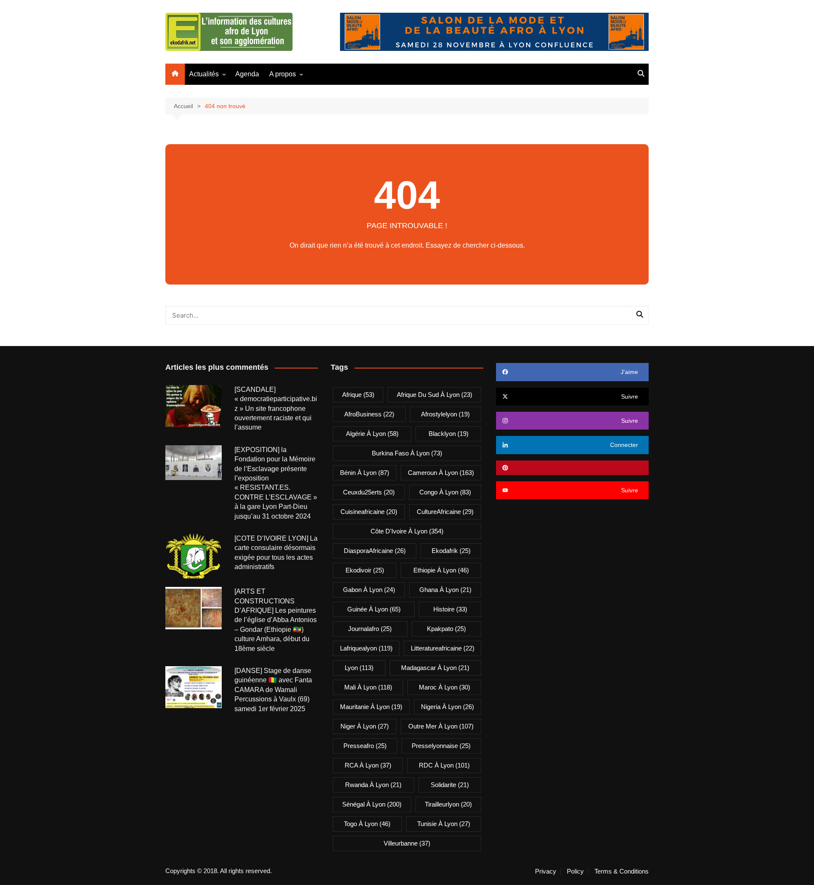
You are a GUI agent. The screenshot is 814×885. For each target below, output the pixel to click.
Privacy (545, 871)
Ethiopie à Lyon (441, 570)
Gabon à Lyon (369, 589)
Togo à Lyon (367, 823)
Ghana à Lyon (445, 589)
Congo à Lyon (445, 492)
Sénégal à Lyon (371, 804)
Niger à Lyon (364, 726)
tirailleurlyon (448, 804)
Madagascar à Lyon (435, 667)
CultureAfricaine (445, 511)
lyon (359, 667)
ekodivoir (365, 570)
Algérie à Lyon (372, 433)
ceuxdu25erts (369, 492)
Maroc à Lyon (444, 687)
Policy (575, 871)
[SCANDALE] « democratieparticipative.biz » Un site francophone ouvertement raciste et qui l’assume (275, 408)
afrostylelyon (445, 414)
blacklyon (448, 433)
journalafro (370, 628)
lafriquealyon (366, 648)
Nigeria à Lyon (447, 706)
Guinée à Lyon (374, 609)
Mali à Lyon (368, 687)
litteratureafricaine (442, 648)
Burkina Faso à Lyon (407, 453)
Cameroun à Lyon (441, 472)
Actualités (204, 74)
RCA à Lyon (368, 765)
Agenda (247, 74)
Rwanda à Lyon (373, 784)
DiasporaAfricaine (375, 550)
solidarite (450, 784)
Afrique (358, 394)
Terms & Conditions (621, 871)
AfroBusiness (369, 414)
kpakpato (446, 628)
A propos (282, 74)
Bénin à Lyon (364, 472)
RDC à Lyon (444, 765)
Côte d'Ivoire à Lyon (407, 531)
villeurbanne (407, 843)
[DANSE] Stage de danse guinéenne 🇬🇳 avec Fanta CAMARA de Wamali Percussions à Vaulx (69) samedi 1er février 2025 (273, 689)
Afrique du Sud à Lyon (434, 394)
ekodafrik (451, 550)
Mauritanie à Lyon (371, 706)
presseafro (365, 745)
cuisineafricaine (368, 511)
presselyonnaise (441, 745)
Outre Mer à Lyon (441, 726)
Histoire (450, 609)
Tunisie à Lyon (443, 823)
